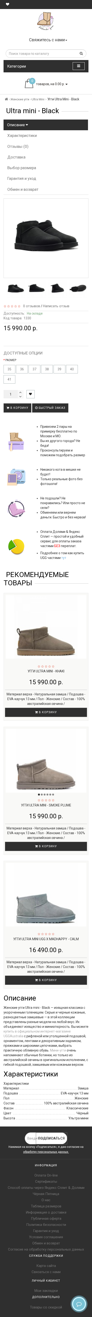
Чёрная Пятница (46, 1194)
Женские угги (19, 99)
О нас (46, 1200)
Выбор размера (21, 167)
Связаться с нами (46, 1272)
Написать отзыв (56, 306)
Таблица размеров (46, 1206)
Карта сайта (46, 1266)
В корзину (18, 408)
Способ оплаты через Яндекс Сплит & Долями (46, 1188)
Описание (16, 124)
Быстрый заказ (51, 408)
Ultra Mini (38, 99)
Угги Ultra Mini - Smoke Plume (46, 805)
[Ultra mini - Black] (15, 288)
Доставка (16, 157)
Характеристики (22, 135)
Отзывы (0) (18, 146)
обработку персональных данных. (46, 1152)
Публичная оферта (46, 1218)
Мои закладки (46, 1291)
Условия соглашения (46, 1237)
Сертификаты (46, 1181)
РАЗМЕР (10, 360)
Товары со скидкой (46, 1307)
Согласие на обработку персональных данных (46, 1249)
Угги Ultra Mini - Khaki (46, 671)
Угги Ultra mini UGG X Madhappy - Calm (46, 939)
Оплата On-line (46, 1175)
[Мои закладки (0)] (7, 4)
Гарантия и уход (21, 178)
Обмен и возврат (22, 189)
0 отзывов (30, 306)
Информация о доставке (46, 1212)
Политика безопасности (46, 1225)
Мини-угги (58, 1050)
